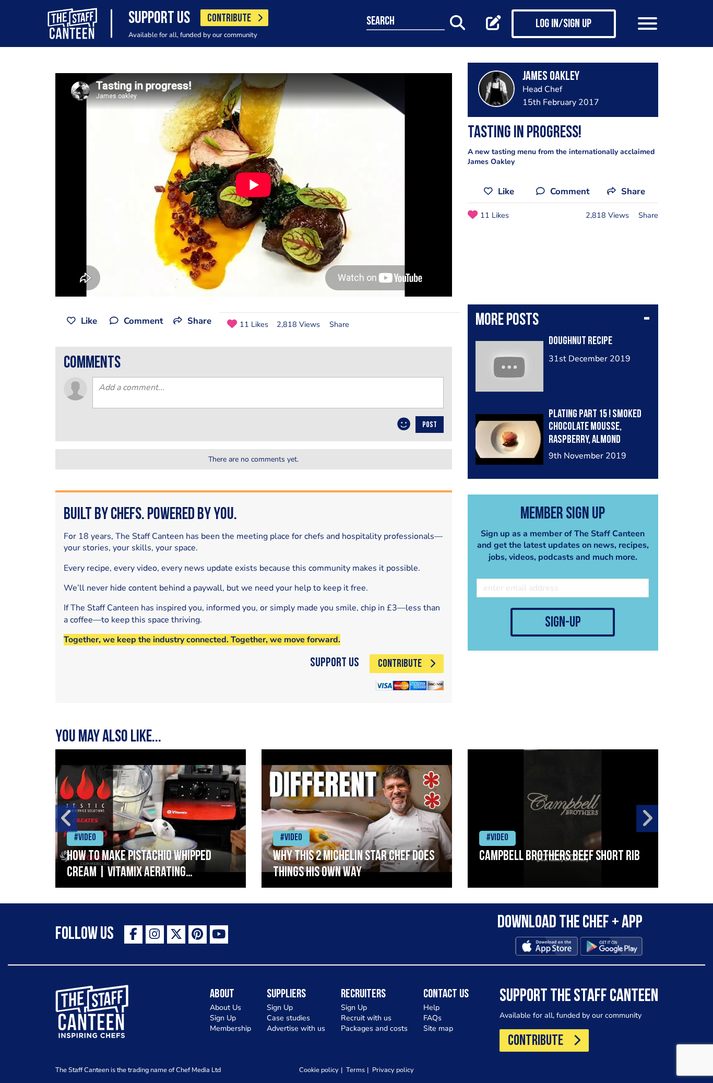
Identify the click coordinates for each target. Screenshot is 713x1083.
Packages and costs (374, 1028)
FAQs (432, 1018)
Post (429, 425)
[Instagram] (155, 934)
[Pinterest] (197, 934)
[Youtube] (219, 934)
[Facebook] (133, 934)
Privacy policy (393, 1069)
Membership (230, 1028)
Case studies (288, 1018)
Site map (438, 1028)
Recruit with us (366, 1018)
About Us (225, 1008)
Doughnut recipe (580, 341)
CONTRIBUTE (229, 18)
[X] (176, 934)
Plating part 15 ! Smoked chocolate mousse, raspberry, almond (595, 427)
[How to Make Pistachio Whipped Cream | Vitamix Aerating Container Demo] (150, 818)
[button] (563, 321)
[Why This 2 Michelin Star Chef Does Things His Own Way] (357, 818)
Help (431, 1008)
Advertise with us (296, 1028)
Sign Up (223, 1018)
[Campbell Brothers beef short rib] (563, 818)
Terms (355, 1069)
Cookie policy (319, 1069)
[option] (150, 818)
